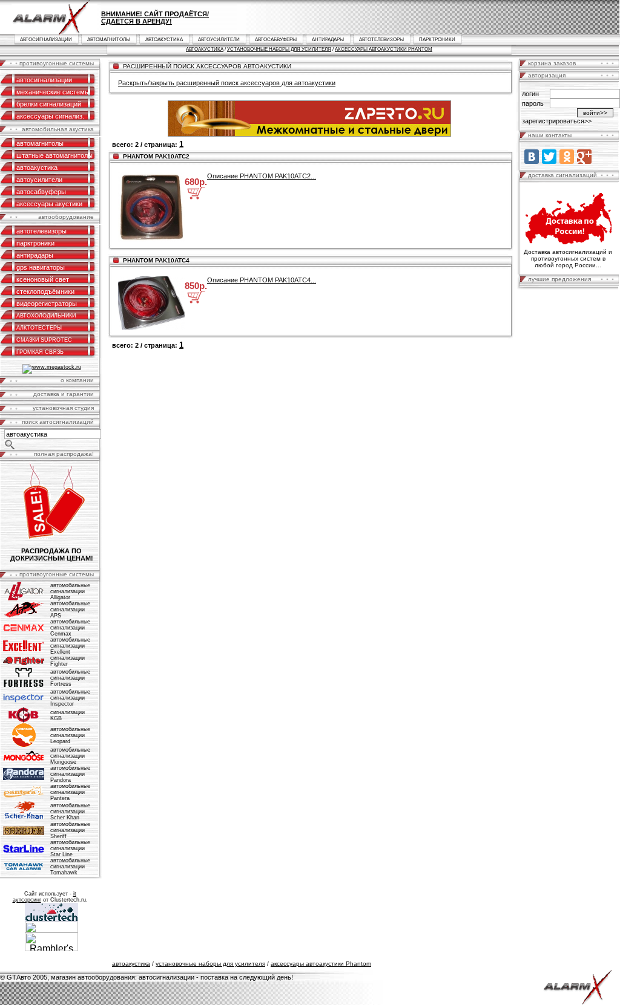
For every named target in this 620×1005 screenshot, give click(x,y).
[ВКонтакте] (531, 156)
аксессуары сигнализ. (50, 116)
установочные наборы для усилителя (279, 49)
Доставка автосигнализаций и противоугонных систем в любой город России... (568, 258)
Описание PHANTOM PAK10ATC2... (261, 176)
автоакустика (164, 39)
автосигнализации (46, 39)
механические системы (53, 92)
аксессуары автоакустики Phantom (383, 49)
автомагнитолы (108, 39)
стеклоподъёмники (45, 291)
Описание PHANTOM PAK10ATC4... (261, 280)
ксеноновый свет (42, 279)
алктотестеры (39, 328)
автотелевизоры (381, 39)
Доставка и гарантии (63, 394)
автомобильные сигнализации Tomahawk (70, 866)
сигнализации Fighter (67, 661)
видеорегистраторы (46, 303)
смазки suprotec (44, 340)
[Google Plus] (584, 156)
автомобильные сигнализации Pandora (70, 774)
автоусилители (219, 39)
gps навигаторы (40, 267)
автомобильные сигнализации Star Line (70, 848)
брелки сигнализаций (48, 104)
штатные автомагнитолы (54, 155)
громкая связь (40, 352)
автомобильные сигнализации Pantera (70, 792)
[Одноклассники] (566, 156)
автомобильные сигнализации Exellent (70, 646)
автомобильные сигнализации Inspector (70, 698)
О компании (77, 380)
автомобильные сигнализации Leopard (70, 735)
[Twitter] (549, 156)
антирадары (328, 39)
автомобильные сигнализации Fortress (70, 678)
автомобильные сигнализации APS (70, 609)
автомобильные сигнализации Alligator (70, 591)
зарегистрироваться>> (557, 121)
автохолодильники (46, 316)
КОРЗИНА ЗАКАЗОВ (552, 63)
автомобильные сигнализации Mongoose (70, 756)
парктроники (437, 39)
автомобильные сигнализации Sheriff (70, 830)
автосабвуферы (276, 39)
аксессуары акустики (49, 203)
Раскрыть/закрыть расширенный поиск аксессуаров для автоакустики (226, 82)
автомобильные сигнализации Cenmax (70, 628)
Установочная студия (63, 408)
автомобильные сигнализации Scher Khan (70, 811)
